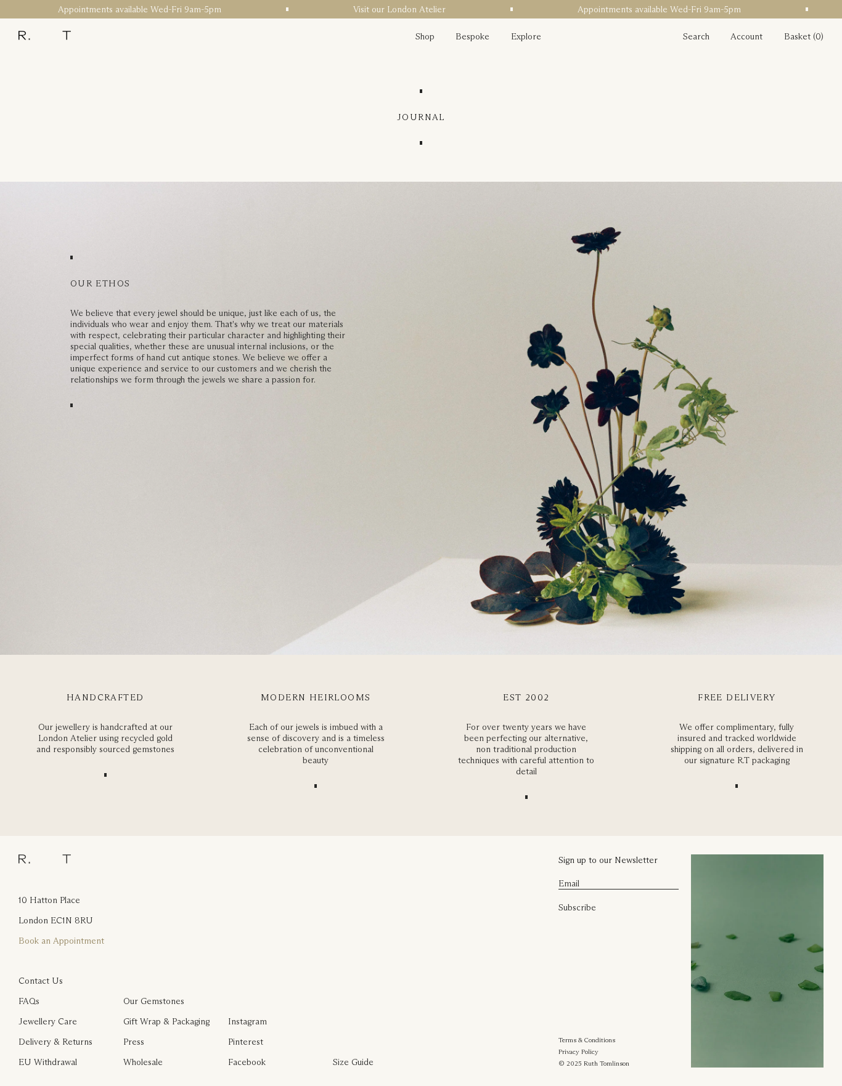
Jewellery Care (47, 1021)
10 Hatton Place (49, 900)
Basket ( (799, 36)
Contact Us (40, 980)
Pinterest (245, 1041)
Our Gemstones (153, 1001)
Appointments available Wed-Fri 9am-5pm (120, 9)
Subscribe (577, 907)
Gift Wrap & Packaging (166, 1021)
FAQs (28, 1001)
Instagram (247, 1021)
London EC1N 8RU (55, 920)
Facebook (247, 1062)
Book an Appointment (61, 940)
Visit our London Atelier (380, 9)
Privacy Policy (578, 1051)
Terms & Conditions (586, 1039)
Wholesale (143, 1062)
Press (133, 1041)
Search (696, 36)
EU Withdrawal (47, 1062)
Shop (425, 36)
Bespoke (472, 36)
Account (746, 36)
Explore (526, 36)
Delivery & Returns (55, 1041)
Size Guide (353, 1062)
